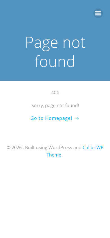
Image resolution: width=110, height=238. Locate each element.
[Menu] (98, 13)
